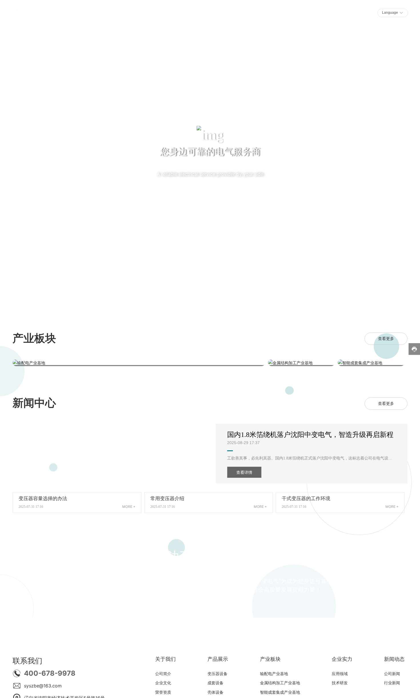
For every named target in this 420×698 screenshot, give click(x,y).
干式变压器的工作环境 (306, 498)
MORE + (128, 506)
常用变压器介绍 (167, 498)
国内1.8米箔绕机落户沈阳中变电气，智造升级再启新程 (310, 434)
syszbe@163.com (43, 686)
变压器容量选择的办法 (43, 498)
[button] (46, 292)
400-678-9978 (49, 673)
